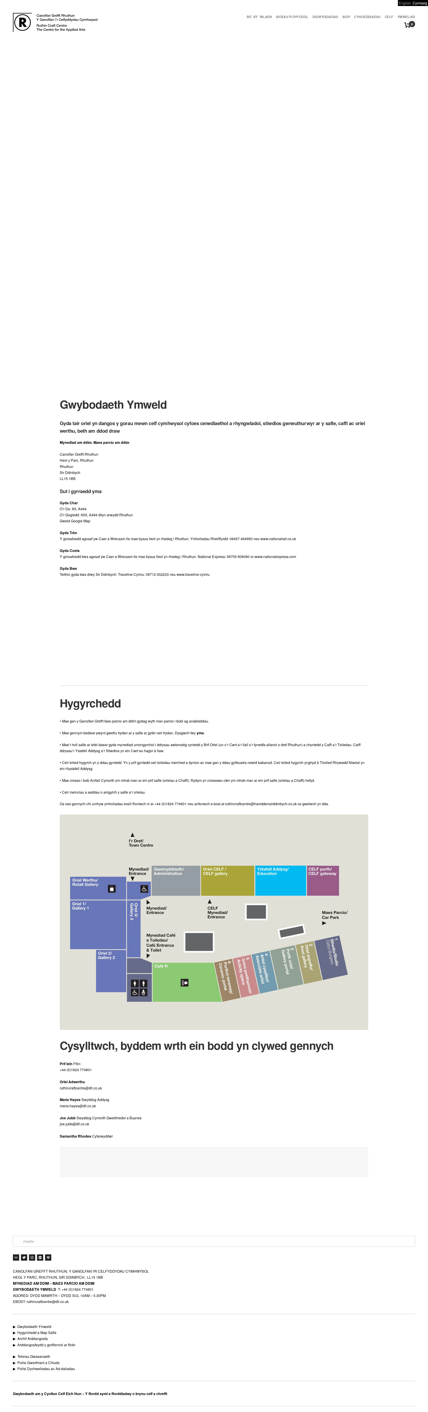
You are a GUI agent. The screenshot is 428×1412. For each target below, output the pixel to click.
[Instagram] (32, 1257)
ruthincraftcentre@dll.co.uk (81, 1088)
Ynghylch (250, 1208)
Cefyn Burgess (297, 1208)
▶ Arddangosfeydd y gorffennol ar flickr (44, 1344)
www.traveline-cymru (193, 574)
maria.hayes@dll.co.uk (78, 1105)
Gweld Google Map (75, 520)
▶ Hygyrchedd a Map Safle (34, 1332)
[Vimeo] (48, 1257)
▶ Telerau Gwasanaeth (31, 1356)
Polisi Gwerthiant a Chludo (38, 1362)
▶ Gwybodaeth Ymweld (32, 1326)
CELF (339, 1208)
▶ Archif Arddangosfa (30, 1338)
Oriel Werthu (174, 1208)
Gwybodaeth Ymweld (112, 1208)
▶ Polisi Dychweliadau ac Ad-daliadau (44, 1368)
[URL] (16, 1257)
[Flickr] (40, 1257)
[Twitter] (24, 1257)
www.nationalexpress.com (275, 556)
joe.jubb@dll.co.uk (74, 1123)
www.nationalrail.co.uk (278, 538)
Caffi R (214, 1208)
